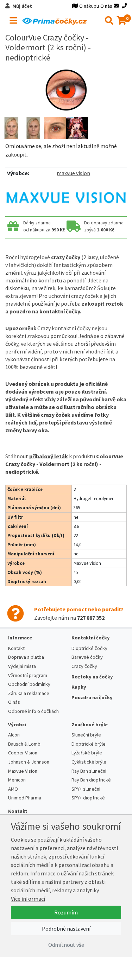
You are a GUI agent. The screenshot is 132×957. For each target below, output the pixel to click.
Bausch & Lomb (24, 744)
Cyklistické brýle (88, 762)
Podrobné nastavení (66, 928)
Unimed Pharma (24, 798)
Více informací (28, 898)
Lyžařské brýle (86, 752)
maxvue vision (73, 173)
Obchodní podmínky (29, 684)
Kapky (78, 687)
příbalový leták (48, 456)
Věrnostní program (27, 675)
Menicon (17, 780)
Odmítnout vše (66, 944)
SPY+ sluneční (85, 789)
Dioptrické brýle (88, 744)
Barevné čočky (87, 657)
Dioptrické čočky (89, 648)
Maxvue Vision (22, 771)
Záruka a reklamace (28, 693)
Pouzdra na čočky (92, 697)
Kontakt (16, 648)
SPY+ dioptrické (88, 798)
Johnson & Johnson (28, 762)
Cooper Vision (22, 752)
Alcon (14, 735)
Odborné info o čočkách (33, 711)
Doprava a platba (26, 657)
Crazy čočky (84, 666)
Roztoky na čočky (92, 677)
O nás (106, 6)
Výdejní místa (22, 666)
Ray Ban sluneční (88, 771)
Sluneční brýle (86, 735)
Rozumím (66, 912)
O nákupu (89, 6)
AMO (13, 789)
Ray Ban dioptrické (91, 780)
